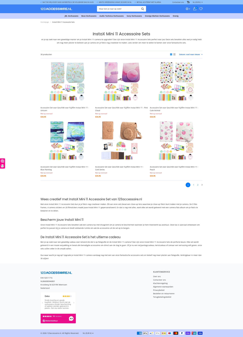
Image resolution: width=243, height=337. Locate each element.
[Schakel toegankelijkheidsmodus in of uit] (188, 2)
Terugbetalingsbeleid (162, 297)
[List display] (174, 54)
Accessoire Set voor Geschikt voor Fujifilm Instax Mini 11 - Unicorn (64, 109)
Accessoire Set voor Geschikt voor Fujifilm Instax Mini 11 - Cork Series (119, 168)
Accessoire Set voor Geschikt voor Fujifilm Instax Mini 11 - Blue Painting (64, 168)
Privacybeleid (158, 290)
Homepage (44, 22)
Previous (188, 185)
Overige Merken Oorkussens (157, 16)
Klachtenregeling (160, 283)
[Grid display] (171, 54)
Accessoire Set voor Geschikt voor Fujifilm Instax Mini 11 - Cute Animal (174, 109)
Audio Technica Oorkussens (111, 16)
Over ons (157, 276)
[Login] (188, 9)
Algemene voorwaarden (163, 286)
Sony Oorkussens (134, 16)
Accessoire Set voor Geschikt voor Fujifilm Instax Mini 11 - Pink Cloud (121, 109)
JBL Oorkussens (71, 16)
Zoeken (142, 9)
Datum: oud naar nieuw (189, 54)
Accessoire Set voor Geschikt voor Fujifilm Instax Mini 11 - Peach (174, 168)
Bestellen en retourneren (164, 293)
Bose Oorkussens (88, 16)
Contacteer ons (178, 2)
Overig (175, 16)
